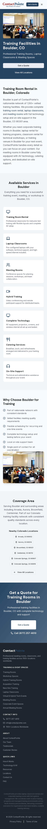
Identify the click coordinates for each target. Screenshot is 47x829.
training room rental (13, 110)
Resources (7, 769)
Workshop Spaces (10, 676)
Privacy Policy (15, 821)
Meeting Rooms (9, 700)
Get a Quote (32, 4)
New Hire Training (10, 688)
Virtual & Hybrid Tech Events (15, 696)
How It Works (8, 761)
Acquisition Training (11, 684)
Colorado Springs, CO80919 (25, 564)
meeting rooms (15, 114)
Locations (7, 773)
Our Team (7, 742)
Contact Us (7, 777)
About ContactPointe (11, 738)
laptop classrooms (33, 110)
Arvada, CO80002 (25, 537)
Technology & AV (10, 765)
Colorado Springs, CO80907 (25, 558)
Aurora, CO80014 (25, 542)
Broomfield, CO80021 (25, 547)
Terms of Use (31, 821)
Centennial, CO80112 (25, 553)
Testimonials (8, 746)
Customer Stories (10, 750)
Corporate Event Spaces (13, 704)
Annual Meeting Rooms (12, 708)
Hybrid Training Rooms (12, 680)
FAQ (4, 781)
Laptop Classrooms (11, 692)
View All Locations (23, 72)
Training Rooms (9, 672)
